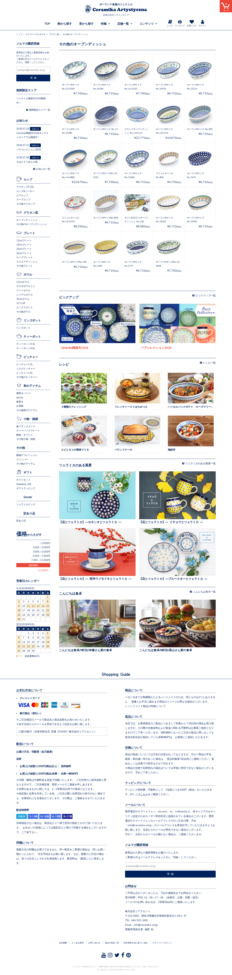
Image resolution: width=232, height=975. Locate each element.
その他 (20, 447)
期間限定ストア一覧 (39, 110)
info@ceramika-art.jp (146, 924)
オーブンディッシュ (27, 220)
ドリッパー (22, 459)
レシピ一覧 (209, 362)
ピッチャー (31, 356)
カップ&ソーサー (25, 191)
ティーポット (32, 336)
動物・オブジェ (24, 435)
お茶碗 (19, 406)
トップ (19, 34)
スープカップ (23, 199)
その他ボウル (23, 311)
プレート (29, 232)
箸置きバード (23, 393)
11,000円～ (44, 570)
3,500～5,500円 (41, 551)
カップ (28, 179)
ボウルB (20, 303)
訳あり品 (29, 513)
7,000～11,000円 (40, 560)
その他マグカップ (25, 204)
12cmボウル (22, 282)
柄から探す (64, 23)
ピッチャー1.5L (24, 373)
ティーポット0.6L (25, 348)
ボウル (28, 274)
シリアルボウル (24, 294)
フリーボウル (23, 290)
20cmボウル (22, 299)
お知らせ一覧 (43, 169)
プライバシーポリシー (162, 942)
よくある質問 (78, 942)
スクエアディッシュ (27, 261)
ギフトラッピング (25, 488)
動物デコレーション (27, 455)
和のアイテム (32, 385)
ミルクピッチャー (25, 368)
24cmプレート (24, 253)
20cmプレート (24, 248)
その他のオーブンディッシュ (31, 224)
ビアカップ (22, 195)
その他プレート (24, 265)
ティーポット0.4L (25, 344)
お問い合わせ (94, 942)
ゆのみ (19, 397)
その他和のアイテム (27, 410)
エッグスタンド (24, 307)
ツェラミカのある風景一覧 (200, 463)
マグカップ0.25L (25, 187)
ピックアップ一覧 (205, 295)
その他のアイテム (25, 463)
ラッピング (180, 25)
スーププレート (24, 257)
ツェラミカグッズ (25, 504)
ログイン (202, 25)
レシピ (170, 25)
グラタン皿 (31, 212)
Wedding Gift (23, 484)
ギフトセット (23, 479)
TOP (47, 23)
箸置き (19, 401)
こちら (144, 794)
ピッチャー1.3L (24, 364)
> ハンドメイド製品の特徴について (145, 706)
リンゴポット (32, 320)
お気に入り (192, 25)
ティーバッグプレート (28, 430)
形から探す (86, 23)
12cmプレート (24, 240)
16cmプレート (24, 244)
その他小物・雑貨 (25, 439)
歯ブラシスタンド (25, 426)
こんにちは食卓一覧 (204, 591)
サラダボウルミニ (25, 286)
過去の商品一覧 (112, 942)
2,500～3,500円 (41, 547)
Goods (28, 496)
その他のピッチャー (27, 377)
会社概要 (63, 942)
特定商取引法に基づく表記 (136, 942)
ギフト (28, 472)
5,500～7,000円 (41, 556)
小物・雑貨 (31, 418)
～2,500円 (44, 543)
